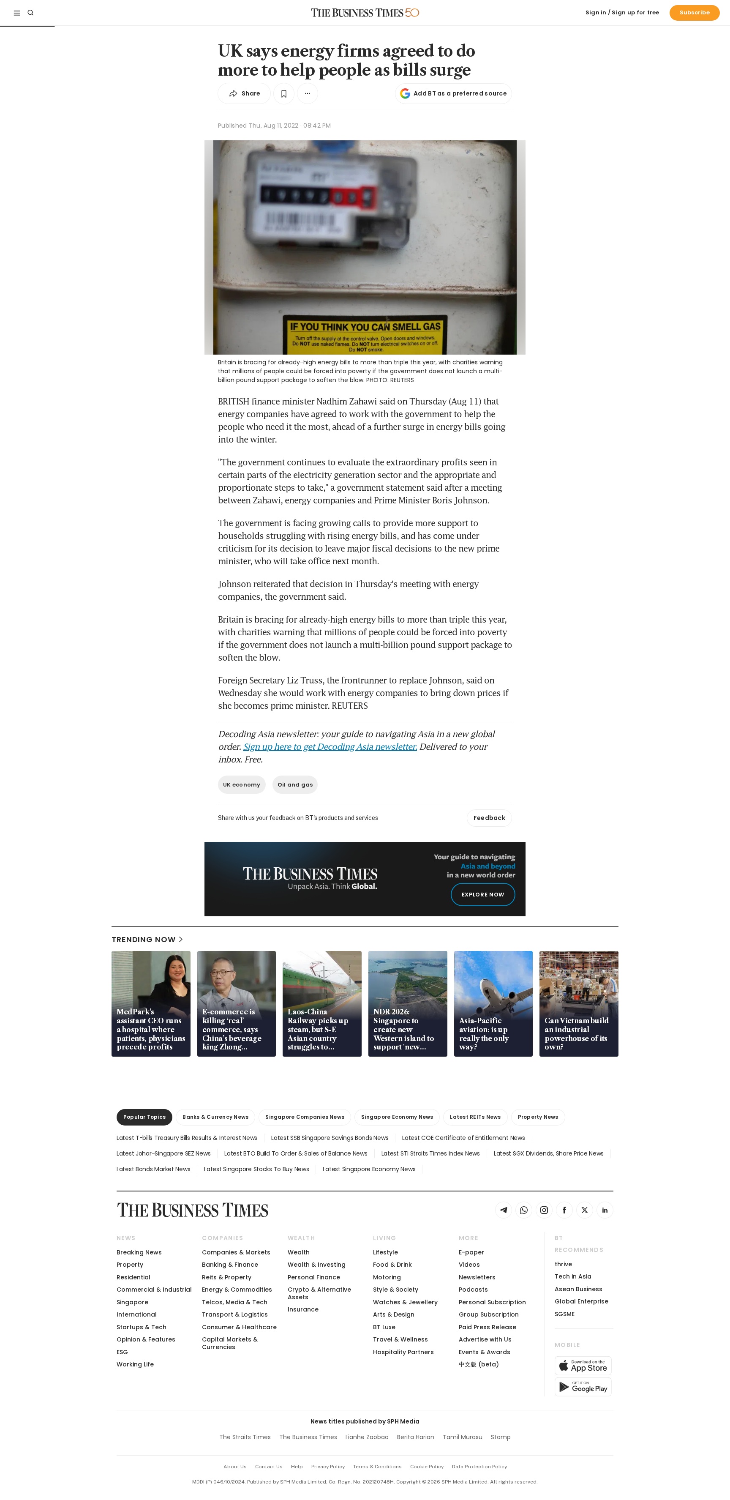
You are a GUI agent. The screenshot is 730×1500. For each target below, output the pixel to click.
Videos (469, 1264)
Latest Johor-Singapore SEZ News (163, 1153)
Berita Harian (415, 1437)
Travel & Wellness (400, 1339)
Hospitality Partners (403, 1352)
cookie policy (427, 1467)
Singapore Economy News (397, 1116)
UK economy (242, 785)
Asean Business (578, 1289)
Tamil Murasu (462, 1437)
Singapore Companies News (304, 1116)
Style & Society (395, 1289)
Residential (133, 1277)
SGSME (565, 1314)
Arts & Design (393, 1314)
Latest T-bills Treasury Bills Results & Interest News (187, 1138)
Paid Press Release (487, 1327)
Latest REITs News (475, 1116)
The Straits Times (245, 1437)
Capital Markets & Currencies (230, 1343)
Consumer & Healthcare (239, 1327)
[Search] (30, 12)
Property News (538, 1116)
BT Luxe (384, 1327)
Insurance (303, 1309)
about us (235, 1467)
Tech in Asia (573, 1276)
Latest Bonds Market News (153, 1169)
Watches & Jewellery (405, 1302)
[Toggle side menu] (17, 12)
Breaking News (139, 1252)
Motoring (387, 1277)
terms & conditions (377, 1467)
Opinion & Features (146, 1339)
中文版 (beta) (479, 1364)
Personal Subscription (492, 1302)
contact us (269, 1467)
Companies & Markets (236, 1252)
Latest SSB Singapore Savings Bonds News (329, 1138)
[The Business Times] (357, 12)
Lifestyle (385, 1252)
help (297, 1467)
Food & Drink (392, 1264)
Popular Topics (144, 1116)
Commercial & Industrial (154, 1289)
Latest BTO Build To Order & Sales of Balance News (295, 1153)
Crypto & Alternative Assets (319, 1293)
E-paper (471, 1252)
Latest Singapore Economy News (369, 1169)
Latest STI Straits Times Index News (430, 1153)
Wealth (299, 1252)
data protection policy (479, 1467)
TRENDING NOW (144, 939)
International (137, 1314)
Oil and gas (295, 785)
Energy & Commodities (237, 1289)
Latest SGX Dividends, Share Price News (549, 1153)
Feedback (489, 818)
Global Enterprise (581, 1301)
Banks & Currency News (215, 1116)
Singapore (132, 1302)
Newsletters (477, 1277)
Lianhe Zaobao (367, 1437)
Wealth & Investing (317, 1264)
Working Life (135, 1364)
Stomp (501, 1437)
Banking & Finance (230, 1264)
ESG (122, 1352)
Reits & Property (226, 1277)
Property (130, 1264)
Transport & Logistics (235, 1314)
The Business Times (308, 1437)
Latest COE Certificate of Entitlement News (463, 1138)
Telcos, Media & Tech (234, 1302)
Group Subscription (489, 1314)
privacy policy (328, 1467)
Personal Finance (314, 1277)
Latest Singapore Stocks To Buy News (256, 1169)
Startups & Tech (141, 1327)
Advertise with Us (485, 1339)
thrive (563, 1264)
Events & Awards (484, 1352)
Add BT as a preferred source (460, 93)
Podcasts (473, 1289)
